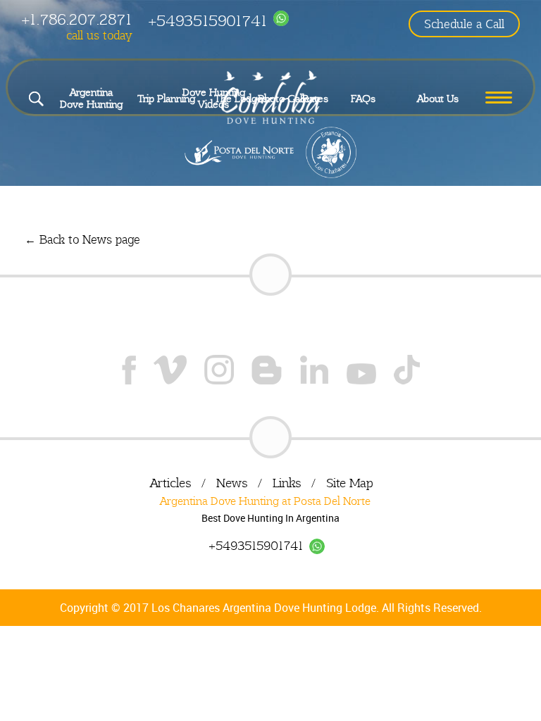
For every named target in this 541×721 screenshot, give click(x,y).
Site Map (349, 482)
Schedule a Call (464, 24)
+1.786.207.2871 (76, 19)
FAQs (363, 98)
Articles (170, 482)
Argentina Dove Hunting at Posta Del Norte (265, 501)
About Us (438, 98)
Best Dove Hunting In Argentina (270, 518)
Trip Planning (166, 98)
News (231, 482)
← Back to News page (82, 239)
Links (287, 482)
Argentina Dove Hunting (91, 98)
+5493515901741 (207, 21)
